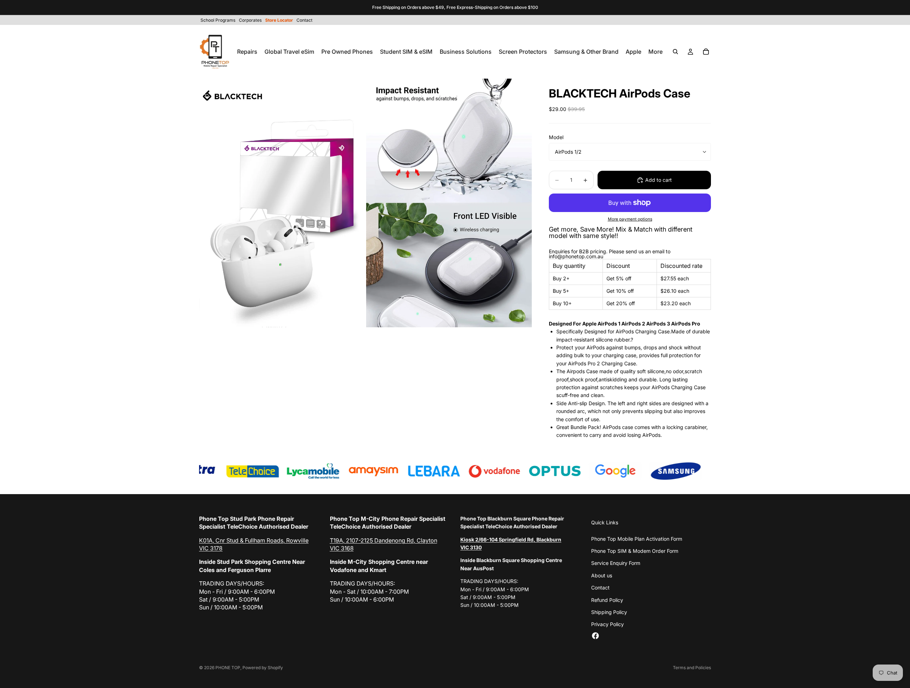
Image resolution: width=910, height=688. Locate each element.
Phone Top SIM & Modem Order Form (634, 551)
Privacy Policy (607, 624)
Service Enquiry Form (615, 563)
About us (601, 575)
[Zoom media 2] (449, 203)
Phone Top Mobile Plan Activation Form (636, 539)
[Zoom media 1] (282, 203)
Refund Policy (607, 600)
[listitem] (655, 51)
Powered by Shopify (262, 667)
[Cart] (706, 51)
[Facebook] (595, 635)
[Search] (675, 51)
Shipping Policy (609, 612)
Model (556, 137)
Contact (600, 587)
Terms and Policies (692, 667)
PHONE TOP (227, 667)
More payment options (630, 219)
